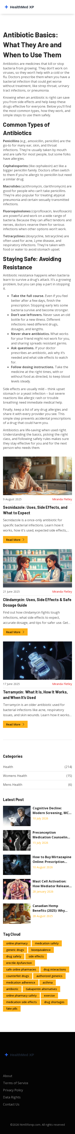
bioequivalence (41, 950)
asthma (48, 982)
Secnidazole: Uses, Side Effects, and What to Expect (35, 510)
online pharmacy (17, 943)
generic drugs (15, 950)
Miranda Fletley (62, 499)
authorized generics (49, 976)
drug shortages (54, 1002)
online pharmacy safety (21, 995)
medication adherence (20, 982)
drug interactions (55, 969)
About (7, 1076)
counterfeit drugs (17, 976)
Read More (13, 540)
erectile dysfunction (19, 963)
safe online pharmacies (21, 969)
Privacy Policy (13, 1090)
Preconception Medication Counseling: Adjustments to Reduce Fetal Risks (51, 835)
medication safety (47, 943)
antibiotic (12, 989)
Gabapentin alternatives (41, 989)
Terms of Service (15, 1083)
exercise (49, 995)
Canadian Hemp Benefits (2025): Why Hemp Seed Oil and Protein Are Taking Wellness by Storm (49, 908)
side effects (36, 956)
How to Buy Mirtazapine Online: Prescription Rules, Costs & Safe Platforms (52, 859)
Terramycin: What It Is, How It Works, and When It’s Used (35, 694)
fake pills (11, 1008)
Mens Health (12, 784)
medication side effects (21, 1002)
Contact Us (11, 1104)
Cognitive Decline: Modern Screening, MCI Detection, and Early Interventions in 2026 (51, 810)
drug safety (13, 956)
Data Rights (12, 1097)
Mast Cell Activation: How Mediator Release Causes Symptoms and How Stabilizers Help (51, 883)
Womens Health (15, 776)
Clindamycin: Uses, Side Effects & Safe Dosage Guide (37, 602)
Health (8, 767)
